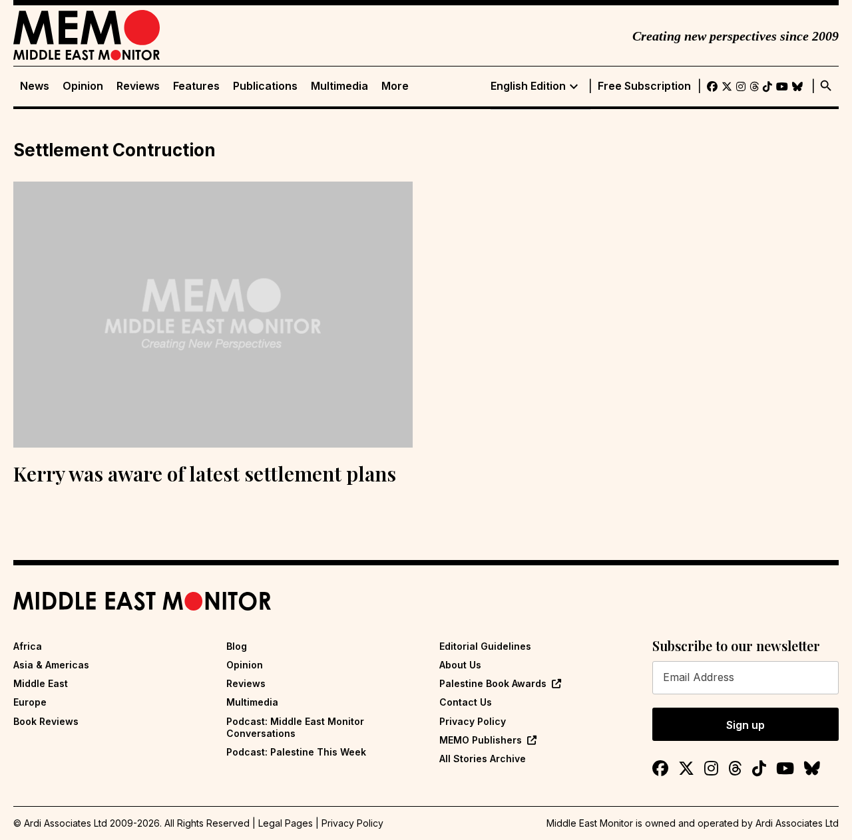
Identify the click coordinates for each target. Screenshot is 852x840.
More (395, 86)
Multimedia (339, 86)
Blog (236, 646)
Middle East (40, 683)
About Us (460, 664)
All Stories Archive (482, 758)
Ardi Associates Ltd (797, 823)
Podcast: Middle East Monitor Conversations (295, 727)
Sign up (745, 725)
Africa (27, 646)
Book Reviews (46, 721)
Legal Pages (285, 823)
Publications (265, 86)
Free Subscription (644, 86)
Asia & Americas (51, 664)
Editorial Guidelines (485, 646)
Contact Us (465, 702)
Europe (30, 702)
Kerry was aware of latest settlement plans (204, 473)
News (34, 86)
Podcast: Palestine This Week (296, 752)
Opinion (83, 86)
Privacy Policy (472, 721)
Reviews (138, 86)
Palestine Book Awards (492, 683)
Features (196, 86)
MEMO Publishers (480, 740)
